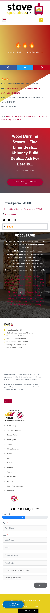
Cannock (28, 279)
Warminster (20, 305)
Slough (7, 301)
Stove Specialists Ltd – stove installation (22, 88)
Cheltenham (17, 289)
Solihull (34, 279)
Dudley (38, 276)
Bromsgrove (16, 282)
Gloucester (27, 289)
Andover (32, 301)
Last (5, 535)
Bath (18, 298)
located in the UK (25, 248)
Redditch (8, 282)
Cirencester (27, 295)
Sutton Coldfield (24, 286)
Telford (20, 276)
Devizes (28, 305)
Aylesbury (30, 292)
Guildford (38, 292)
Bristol (23, 298)
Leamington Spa (37, 286)
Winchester (40, 301)
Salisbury (12, 305)
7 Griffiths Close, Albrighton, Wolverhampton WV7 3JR (22, 209)
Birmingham (12, 276)
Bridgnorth (9, 279)
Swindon (12, 295)
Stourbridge (26, 282)
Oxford (23, 292)
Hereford (9, 289)
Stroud (34, 289)
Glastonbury (36, 305)
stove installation (24, 116)
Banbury (41, 289)
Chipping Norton (14, 292)
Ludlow (34, 282)
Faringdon (36, 295)
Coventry (41, 279)
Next (40, 585)
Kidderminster (19, 279)
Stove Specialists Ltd (35, 52)
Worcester (13, 286)
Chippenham (11, 298)
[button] (4, 20)
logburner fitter (11, 116)
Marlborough (38, 298)
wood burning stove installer (11, 119)
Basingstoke (23, 301)
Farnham (29, 298)
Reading (19, 295)
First (5, 523)
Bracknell (14, 301)
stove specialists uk (39, 116)
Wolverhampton (30, 276)
